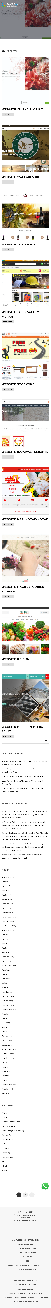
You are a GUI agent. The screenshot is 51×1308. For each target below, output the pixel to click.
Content (5, 1117)
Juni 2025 (6, 939)
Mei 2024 (6, 983)
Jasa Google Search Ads (25, 1248)
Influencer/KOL (8, 1139)
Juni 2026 (6, 886)
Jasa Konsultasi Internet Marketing (25, 1293)
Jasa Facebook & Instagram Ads (25, 1240)
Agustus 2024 (8, 970)
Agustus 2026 (8, 877)
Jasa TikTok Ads (25, 1257)
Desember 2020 (9, 1045)
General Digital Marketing (13, 1131)
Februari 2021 (8, 1036)
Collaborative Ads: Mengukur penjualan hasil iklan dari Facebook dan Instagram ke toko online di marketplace (25, 814)
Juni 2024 (6, 979)
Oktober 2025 (8, 921)
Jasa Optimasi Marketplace (25, 1281)
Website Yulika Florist (22, 109)
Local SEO (6, 1148)
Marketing (6, 1153)
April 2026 (6, 895)
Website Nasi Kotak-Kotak (25, 519)
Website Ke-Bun (15, 659)
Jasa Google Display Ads (25, 1253)
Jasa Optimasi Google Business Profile (25, 1265)
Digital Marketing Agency (25, 1221)
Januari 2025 (7, 961)
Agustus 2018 (7, 1089)
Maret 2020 (7, 1076)
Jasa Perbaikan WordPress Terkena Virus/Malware (25, 1297)
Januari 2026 (7, 908)
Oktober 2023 (8, 1005)
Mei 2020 (6, 1067)
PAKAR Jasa (25, 1218)
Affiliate (5, 1113)
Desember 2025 (9, 913)
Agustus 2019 (8, 1080)
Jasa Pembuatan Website (25, 1285)
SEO (3, 1161)
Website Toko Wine (18, 244)
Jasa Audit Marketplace (25, 1269)
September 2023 (9, 1010)
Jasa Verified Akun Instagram (25, 1302)
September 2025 (9, 926)
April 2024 (6, 988)
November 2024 (9, 965)
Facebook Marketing (11, 1122)
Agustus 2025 (8, 930)
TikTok (4, 1166)
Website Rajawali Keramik (25, 451)
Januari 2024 (7, 1001)
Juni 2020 (6, 1063)
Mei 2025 (5, 943)
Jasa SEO (25, 1261)
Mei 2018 (5, 1093)
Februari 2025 (8, 957)
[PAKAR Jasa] (10, 5)
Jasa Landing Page (25, 1289)
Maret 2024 (7, 992)
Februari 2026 (8, 904)
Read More (7, 114)
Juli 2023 (5, 1018)
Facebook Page (9, 1126)
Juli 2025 (5, 935)
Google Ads (7, 1135)
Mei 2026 (6, 891)
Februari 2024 (8, 996)
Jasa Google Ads (25, 1244)
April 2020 (6, 1071)
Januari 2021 (7, 1040)
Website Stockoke (18, 384)
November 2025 (9, 917)
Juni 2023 (6, 1023)
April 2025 (6, 948)
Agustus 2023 (8, 1014)
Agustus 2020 (8, 1058)
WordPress (6, 1170)
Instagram (6, 1144)
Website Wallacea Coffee (24, 177)
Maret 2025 (7, 952)
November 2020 (9, 1049)
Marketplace (7, 1157)
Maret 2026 (7, 899)
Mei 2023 (5, 1027)
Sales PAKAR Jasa (9, 833)
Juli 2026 (6, 882)
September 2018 (9, 1085)
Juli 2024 (5, 974)
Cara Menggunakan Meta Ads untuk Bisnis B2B (22, 776)
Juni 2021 (6, 1032)
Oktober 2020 (8, 1054)
